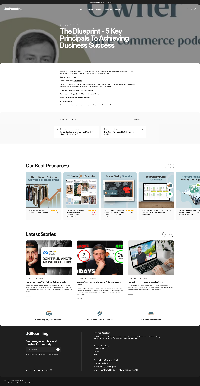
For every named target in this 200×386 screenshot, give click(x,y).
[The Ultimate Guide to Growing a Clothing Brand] (43, 190)
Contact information (29, 382)
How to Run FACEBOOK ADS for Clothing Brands (46, 282)
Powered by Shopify (20, 380)
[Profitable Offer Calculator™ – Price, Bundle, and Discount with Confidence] (156, 190)
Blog (95, 354)
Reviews (96, 351)
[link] (49, 313)
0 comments (137, 119)
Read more (28, 296)
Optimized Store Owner (101, 346)
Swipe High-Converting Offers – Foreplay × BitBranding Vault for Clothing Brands (75, 213)
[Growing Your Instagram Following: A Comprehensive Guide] (100, 257)
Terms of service (20, 382)
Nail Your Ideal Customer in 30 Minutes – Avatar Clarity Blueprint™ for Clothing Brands (114, 213)
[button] (54, 210)
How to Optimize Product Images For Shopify (146, 282)
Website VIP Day (99, 348)
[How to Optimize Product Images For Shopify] (151, 257)
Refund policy (7, 382)
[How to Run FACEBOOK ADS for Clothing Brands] (49, 257)
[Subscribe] (58, 349)
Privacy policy (13, 382)
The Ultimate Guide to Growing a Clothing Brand (38, 211)
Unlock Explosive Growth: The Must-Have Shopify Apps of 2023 (77, 133)
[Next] (172, 166)
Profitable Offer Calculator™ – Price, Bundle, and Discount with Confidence (153, 212)
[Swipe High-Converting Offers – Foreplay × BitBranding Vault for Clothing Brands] (81, 190)
